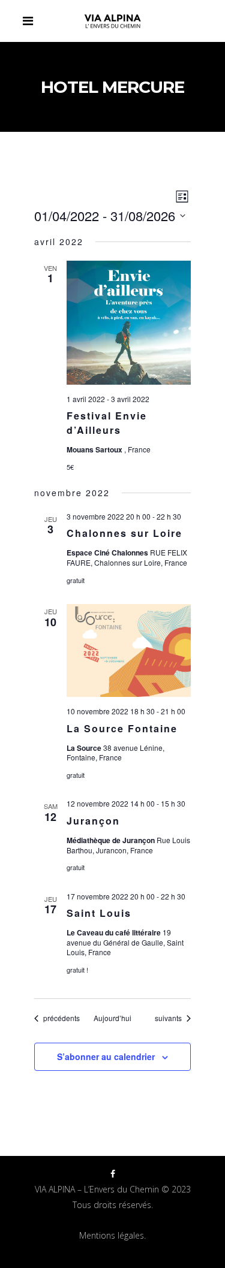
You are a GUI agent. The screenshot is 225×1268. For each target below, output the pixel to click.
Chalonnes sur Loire (124, 533)
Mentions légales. (112, 1235)
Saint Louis (99, 913)
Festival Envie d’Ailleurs (107, 423)
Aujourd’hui (112, 1018)
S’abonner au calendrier (106, 1056)
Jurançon (93, 821)
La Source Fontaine (122, 728)
